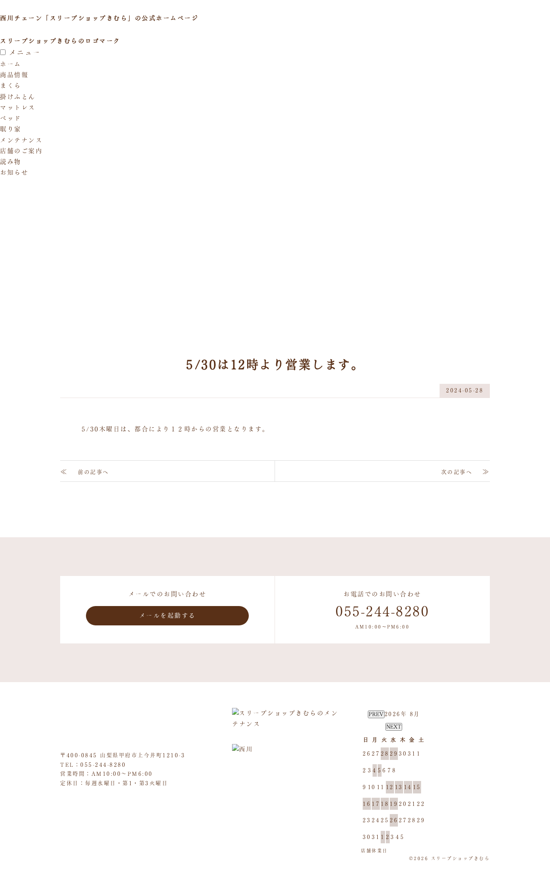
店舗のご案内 (21, 151)
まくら (10, 86)
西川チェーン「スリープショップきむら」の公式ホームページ (99, 18)
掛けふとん (18, 97)
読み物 (10, 162)
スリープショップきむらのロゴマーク (60, 41)
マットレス (18, 107)
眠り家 (10, 129)
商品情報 (14, 75)
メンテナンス (21, 140)
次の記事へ (457, 472)
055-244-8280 (103, 764)
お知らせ (14, 172)
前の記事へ (93, 472)
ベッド (10, 118)
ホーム (10, 64)
